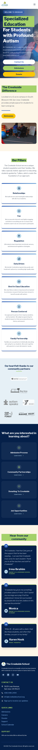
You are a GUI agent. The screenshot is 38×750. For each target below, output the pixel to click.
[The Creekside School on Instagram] (13, 675)
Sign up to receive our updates (16, 701)
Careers (4, 715)
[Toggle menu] (34, 4)
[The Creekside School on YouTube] (18, 675)
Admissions (19, 68)
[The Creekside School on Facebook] (3, 675)
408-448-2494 (10, 693)
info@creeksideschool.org (14, 697)
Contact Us (19, 62)
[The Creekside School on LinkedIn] (8, 675)
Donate (19, 74)
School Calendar (7, 725)
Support (4, 721)
